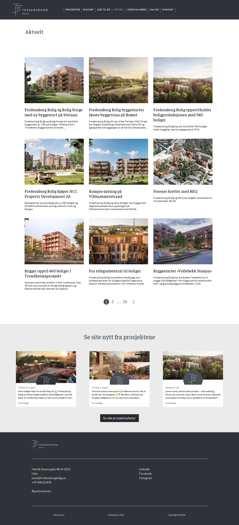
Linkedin (144, 469)
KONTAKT (167, 10)
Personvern (58, 515)
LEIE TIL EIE (103, 10)
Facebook (145, 473)
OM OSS (154, 10)
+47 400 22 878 (41, 482)
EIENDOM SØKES (136, 10)
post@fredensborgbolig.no (49, 478)
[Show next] (133, 302)
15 (125, 302)
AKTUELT (119, 10)
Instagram (145, 478)
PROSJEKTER (73, 10)
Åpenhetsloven (41, 491)
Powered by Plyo (116, 515)
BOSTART (88, 10)
